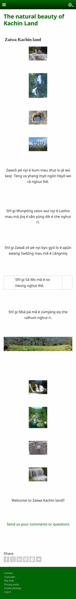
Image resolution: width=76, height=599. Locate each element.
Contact (8, 573)
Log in (7, 591)
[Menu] (6, 5)
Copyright (9, 576)
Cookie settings (12, 588)
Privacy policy (11, 584)
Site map (9, 580)
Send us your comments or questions (38, 524)
